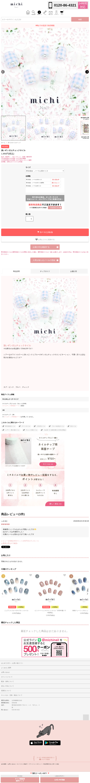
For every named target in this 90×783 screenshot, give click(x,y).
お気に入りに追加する (46, 239)
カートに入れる (46, 232)
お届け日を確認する (41, 247)
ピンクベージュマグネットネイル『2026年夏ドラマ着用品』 (50, 611)
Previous (3, 72)
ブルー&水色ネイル (58, 426)
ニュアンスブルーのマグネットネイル (16, 610)
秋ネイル (73, 426)
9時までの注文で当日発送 (45, 25)
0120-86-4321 (65, 5)
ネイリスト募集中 (22, 764)
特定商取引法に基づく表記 (51, 764)
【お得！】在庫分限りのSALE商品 (55, 430)
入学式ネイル (41, 426)
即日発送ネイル (10, 426)
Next (87, 72)
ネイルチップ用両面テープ (10, 406)
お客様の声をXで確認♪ (9, 543)
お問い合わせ (12, 764)
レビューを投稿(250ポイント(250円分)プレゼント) (20, 541)
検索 (80, 19)
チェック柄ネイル (31, 430)
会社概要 (3, 764)
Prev (2, 593)
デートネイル (26, 426)
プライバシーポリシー (35, 764)
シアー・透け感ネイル (12, 430)
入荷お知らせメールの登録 (44, 260)
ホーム (3, 142)
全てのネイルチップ (14, 142)
